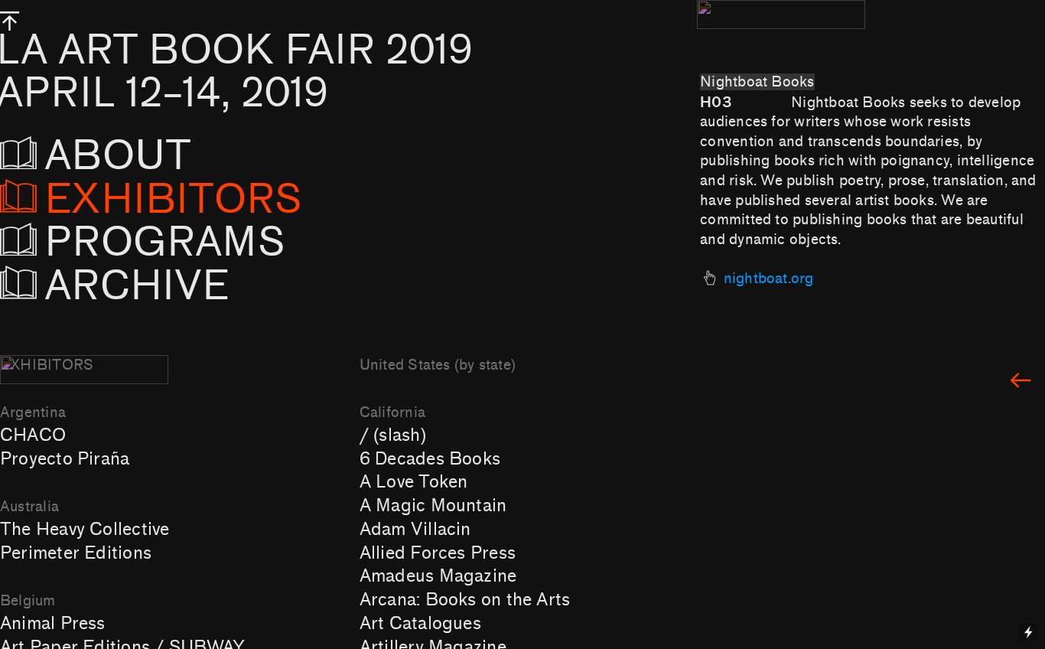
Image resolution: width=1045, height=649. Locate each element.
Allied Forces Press (438, 553)
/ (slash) (393, 435)
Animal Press (53, 624)
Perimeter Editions (75, 553)
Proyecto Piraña (64, 459)
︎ (1020, 381)
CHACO (33, 435)
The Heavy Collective (84, 530)
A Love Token (414, 482)
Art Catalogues (420, 624)
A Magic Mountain (433, 506)
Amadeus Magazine (438, 576)
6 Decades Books (430, 459)
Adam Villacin (415, 530)
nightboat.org (769, 278)
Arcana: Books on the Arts (465, 600)
